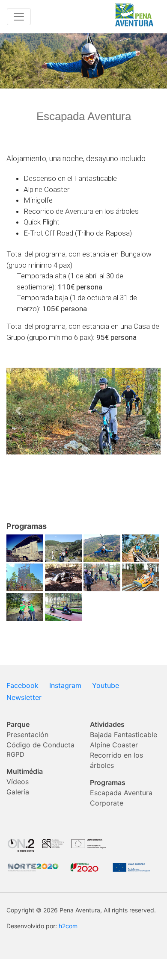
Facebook (22, 685)
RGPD (15, 754)
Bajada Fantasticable (123, 734)
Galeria (17, 792)
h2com (68, 925)
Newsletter (24, 697)
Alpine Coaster (114, 745)
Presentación (27, 734)
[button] (18, 411)
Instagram (65, 685)
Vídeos (17, 781)
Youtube (105, 685)
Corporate (106, 803)
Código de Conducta (40, 745)
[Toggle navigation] (19, 16)
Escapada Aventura (121, 792)
